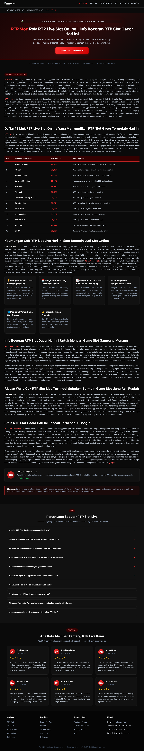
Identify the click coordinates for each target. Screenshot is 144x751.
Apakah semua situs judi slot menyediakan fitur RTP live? (33, 612)
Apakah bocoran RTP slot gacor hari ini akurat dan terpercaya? (36, 558)
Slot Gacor (11, 737)
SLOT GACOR (134, 3)
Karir (76, 733)
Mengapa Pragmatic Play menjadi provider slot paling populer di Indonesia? (41, 603)
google (112, 462)
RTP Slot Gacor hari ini (14, 428)
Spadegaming (45, 729)
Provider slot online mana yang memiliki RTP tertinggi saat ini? (35, 548)
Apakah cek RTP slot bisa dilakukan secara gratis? (30, 585)
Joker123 (44, 733)
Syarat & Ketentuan (81, 726)
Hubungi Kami (79, 729)
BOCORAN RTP (106, 3)
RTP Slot (8, 79)
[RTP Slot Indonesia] (10, 4)
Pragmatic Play (46, 722)
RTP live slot (9, 99)
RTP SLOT (83, 3)
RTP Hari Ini (11, 733)
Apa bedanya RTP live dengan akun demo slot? (29, 594)
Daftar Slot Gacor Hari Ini (72, 50)
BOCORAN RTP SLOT (35, 10)
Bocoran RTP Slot (12, 346)
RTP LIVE (93, 3)
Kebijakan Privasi (80, 722)
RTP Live (8, 134)
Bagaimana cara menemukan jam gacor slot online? (31, 567)
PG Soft (43, 726)
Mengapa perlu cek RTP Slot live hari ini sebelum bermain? (34, 539)
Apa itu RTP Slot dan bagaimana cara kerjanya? (29, 530)
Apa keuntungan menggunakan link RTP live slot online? (33, 576)
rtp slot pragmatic (92, 261)
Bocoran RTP (12, 729)
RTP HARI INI (120, 3)
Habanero (44, 737)
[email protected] (120, 722)
